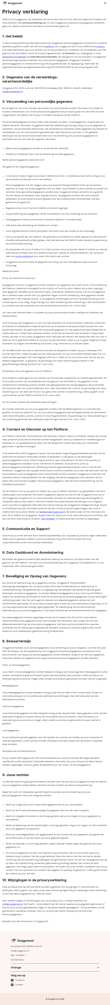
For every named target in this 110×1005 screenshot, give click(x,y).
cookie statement (24, 256)
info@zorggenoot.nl (12, 91)
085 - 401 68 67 (18, 955)
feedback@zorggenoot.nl (52, 511)
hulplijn (100, 46)
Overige (16, 967)
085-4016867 (48, 518)
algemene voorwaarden (14, 56)
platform (49, 46)
